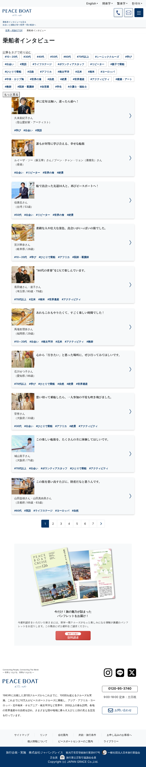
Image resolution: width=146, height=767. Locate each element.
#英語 (38, 130)
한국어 (136, 3)
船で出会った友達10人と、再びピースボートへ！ (67, 186)
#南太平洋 (47, 341)
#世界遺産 (53, 299)
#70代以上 (20, 299)
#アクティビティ (71, 299)
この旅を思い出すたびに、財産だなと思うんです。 (68, 482)
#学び (17, 130)
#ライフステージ (43, 510)
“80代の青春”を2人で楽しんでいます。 (61, 270)
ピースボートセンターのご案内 (75, 741)
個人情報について (37, 741)
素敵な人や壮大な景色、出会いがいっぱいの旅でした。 (71, 228)
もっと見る (11, 94)
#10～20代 (20, 257)
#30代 (18, 426)
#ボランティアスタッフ (54, 468)
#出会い (28, 130)
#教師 (90, 341)
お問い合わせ (123, 710)
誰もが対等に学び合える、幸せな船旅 (60, 144)
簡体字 (106, 3)
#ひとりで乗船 (47, 257)
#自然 (61, 383)
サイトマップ (21, 734)
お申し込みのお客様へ (119, 734)
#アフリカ (64, 257)
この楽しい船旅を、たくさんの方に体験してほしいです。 (73, 439)
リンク (43, 734)
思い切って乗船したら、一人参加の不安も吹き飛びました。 (74, 397)
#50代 (18, 214)
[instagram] (108, 672)
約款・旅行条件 (87, 734)
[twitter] (132, 672)
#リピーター (33, 172)
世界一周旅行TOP (14, 30)
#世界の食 (48, 172)
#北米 (32, 299)
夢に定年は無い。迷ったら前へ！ (57, 101)
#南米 (41, 299)
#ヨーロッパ (62, 510)
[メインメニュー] (138, 12)
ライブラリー (111, 741)
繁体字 (121, 3)
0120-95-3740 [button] (119, 688)
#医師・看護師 (80, 257)
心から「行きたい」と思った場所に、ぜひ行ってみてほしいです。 (78, 355)
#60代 (18, 510)
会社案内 (63, 734)
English (91, 3)
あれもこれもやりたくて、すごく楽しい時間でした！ (70, 313)
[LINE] (120, 673)
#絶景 (60, 172)
